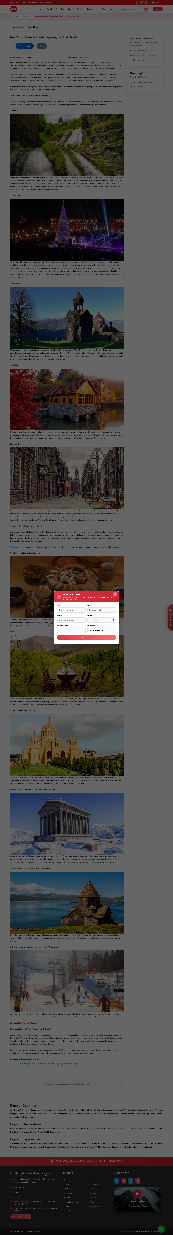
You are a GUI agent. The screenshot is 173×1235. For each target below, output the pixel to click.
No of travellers (62, 626)
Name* (59, 605)
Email (89, 605)
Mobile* (60, 616)
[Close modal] (115, 594)
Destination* (91, 626)
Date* (89, 616)
